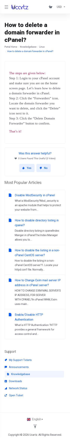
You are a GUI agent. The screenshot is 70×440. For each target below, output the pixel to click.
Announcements (18, 367)
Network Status (17, 388)
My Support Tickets (20, 360)
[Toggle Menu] (6, 7)
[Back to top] (35, 426)
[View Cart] (51, 7)
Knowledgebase (28, 47)
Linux (42, 47)
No (46, 168)
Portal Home (10, 47)
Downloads (15, 381)
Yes (29, 168)
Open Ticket (15, 395)
